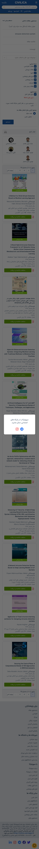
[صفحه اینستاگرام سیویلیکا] (17, 429)
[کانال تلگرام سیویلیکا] (22, 429)
